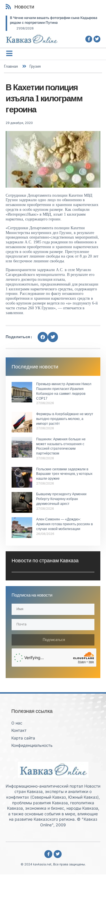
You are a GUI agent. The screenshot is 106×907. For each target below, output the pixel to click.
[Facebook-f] (88, 39)
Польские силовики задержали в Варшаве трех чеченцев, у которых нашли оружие (64, 474)
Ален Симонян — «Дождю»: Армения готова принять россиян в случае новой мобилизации (64, 524)
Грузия (35, 66)
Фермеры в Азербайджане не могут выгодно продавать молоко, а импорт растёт (64, 419)
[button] (43, 337)
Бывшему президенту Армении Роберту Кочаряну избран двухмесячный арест (61, 499)
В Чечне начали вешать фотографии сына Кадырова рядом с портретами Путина (53, 20)
